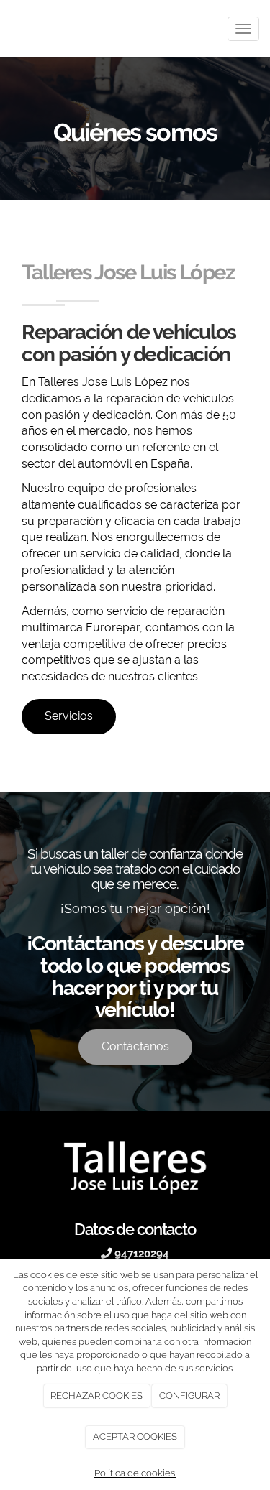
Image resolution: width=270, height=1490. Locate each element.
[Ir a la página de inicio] (7, 28)
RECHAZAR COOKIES (96, 1395)
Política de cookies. (135, 1473)
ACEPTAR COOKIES (135, 1436)
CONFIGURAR (189, 1395)
